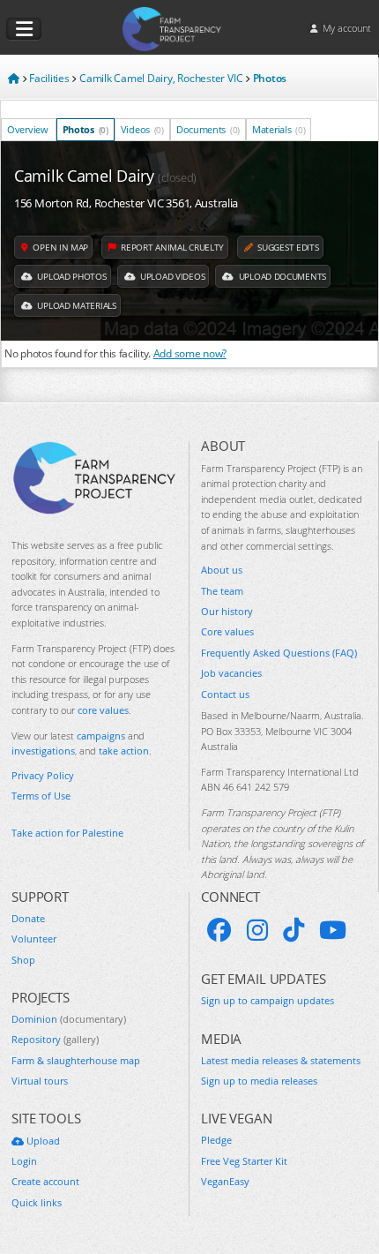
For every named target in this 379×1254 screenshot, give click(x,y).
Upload (42, 1140)
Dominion (68, 1018)
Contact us (225, 694)
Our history (227, 611)
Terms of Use (41, 795)
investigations (43, 750)
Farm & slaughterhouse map (75, 1060)
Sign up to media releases (259, 1080)
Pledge (216, 1139)
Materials (278, 129)
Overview (27, 129)
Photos (85, 129)
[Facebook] (219, 930)
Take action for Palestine (67, 832)
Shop (23, 959)
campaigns (101, 735)
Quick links (36, 1202)
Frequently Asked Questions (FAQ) (279, 652)
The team (222, 590)
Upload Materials (75, 305)
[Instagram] (257, 930)
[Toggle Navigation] (23, 29)
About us (221, 569)
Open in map (59, 247)
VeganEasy (225, 1181)
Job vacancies (231, 673)
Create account (45, 1181)
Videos (142, 129)
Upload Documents (281, 276)
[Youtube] (333, 930)
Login (24, 1161)
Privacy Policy (42, 775)
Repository (55, 1039)
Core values (227, 631)
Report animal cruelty (172, 247)
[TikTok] (293, 930)
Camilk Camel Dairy (105, 175)
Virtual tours (39, 1080)
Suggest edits (287, 247)
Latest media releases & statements (280, 1060)
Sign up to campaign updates (267, 1000)
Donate (28, 918)
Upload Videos (170, 276)
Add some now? (190, 353)
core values (103, 710)
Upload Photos (71, 276)
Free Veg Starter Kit (244, 1161)
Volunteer (33, 938)
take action (124, 750)
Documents (208, 129)
